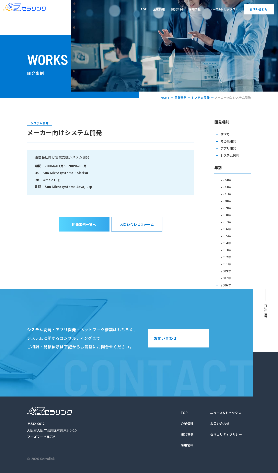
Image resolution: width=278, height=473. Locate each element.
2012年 (226, 257)
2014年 (226, 243)
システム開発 (201, 97)
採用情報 (195, 9)
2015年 (226, 236)
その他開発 (228, 141)
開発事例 (177, 9)
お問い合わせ (259, 9)
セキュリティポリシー (226, 434)
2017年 (226, 222)
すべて (225, 134)
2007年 (226, 278)
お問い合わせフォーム (137, 224)
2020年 (226, 201)
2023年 (226, 187)
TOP (143, 9)
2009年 (226, 271)
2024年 (226, 180)
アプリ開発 (228, 148)
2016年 (226, 229)
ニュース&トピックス (221, 9)
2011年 (226, 264)
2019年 (226, 208)
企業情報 (159, 9)
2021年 (226, 194)
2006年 (226, 285)
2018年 (226, 215)
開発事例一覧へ (84, 224)
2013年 (226, 250)
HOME (165, 97)
